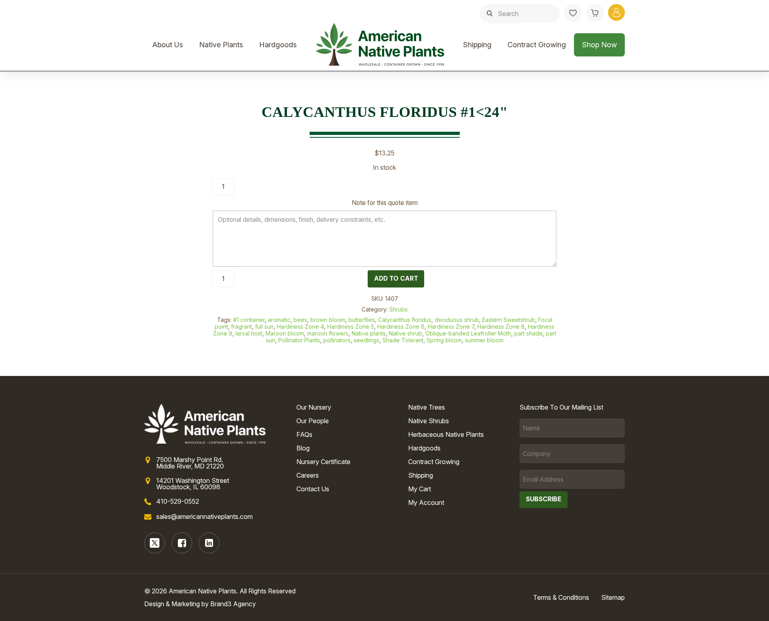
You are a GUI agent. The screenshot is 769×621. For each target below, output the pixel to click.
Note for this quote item (385, 203)
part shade (528, 333)
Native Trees (426, 407)
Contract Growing (536, 44)
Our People (312, 421)
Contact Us (312, 489)
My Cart (419, 489)
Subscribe (543, 499)
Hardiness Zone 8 (501, 326)
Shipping (477, 44)
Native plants (369, 333)
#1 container (249, 319)
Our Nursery (313, 407)
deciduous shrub (457, 319)
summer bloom (484, 340)
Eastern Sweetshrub (508, 319)
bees (300, 319)
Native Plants (221, 44)
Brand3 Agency (233, 604)
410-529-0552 (177, 501)
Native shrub (405, 333)
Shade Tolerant (402, 340)
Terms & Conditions (561, 597)
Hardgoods (278, 44)
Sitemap (613, 597)
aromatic (279, 319)
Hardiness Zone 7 (451, 326)
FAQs (304, 434)
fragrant (241, 326)
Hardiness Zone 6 (401, 326)
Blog (303, 448)
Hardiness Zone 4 (300, 326)
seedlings (366, 340)
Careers (307, 475)
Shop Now (599, 44)
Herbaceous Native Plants (446, 434)
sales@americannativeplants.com (204, 516)
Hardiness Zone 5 (350, 326)
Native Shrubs (428, 421)
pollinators (336, 340)
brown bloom (327, 319)
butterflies (361, 319)
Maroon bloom (285, 333)
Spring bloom (444, 340)
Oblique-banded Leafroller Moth (468, 333)
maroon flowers (327, 333)
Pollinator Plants (299, 340)
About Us (167, 44)
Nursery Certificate (323, 462)
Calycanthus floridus (404, 319)
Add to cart (396, 278)
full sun (264, 326)
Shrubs (398, 309)
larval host (249, 333)
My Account (426, 502)
